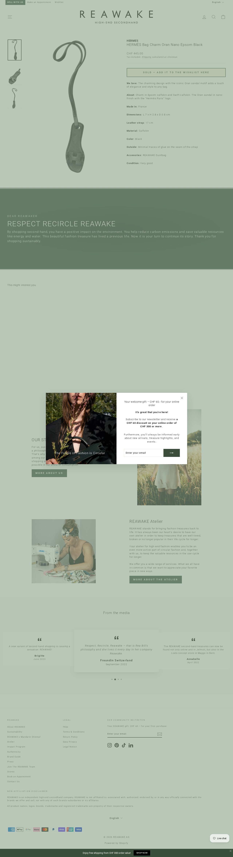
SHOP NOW (141, 853)
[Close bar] (230, 851)
